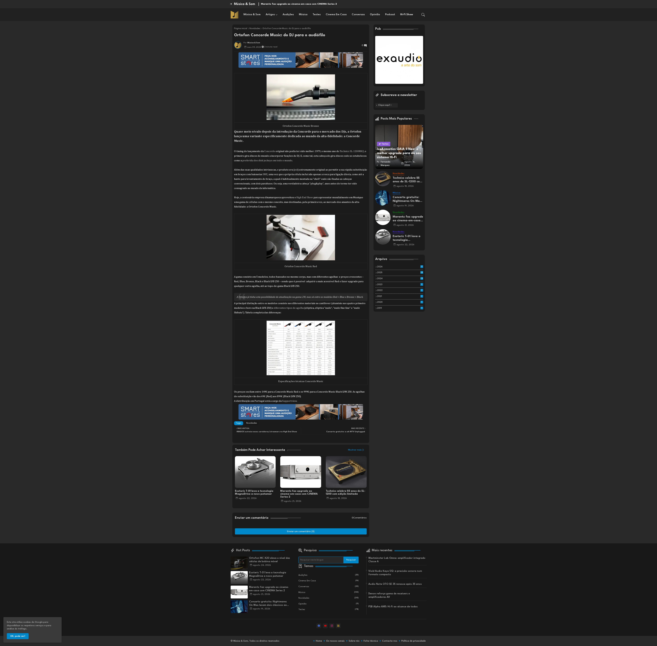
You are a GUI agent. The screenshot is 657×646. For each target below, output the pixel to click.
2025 (400, 273)
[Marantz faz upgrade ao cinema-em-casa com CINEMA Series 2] (383, 217)
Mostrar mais (355, 450)
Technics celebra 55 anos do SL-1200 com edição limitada (345, 492)
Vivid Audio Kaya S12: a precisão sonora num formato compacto (395, 573)
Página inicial (240, 29)
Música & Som (252, 14)
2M (304, 297)
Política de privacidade (413, 641)
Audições (288, 14)
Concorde (269, 151)
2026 (400, 267)
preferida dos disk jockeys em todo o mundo (267, 160)
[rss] (338, 625)
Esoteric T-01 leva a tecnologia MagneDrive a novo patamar (254, 492)
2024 (400, 279)
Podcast (390, 14)
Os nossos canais (335, 641)
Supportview (289, 401)
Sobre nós (354, 641)
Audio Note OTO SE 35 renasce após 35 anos (395, 584)
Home (319, 641)
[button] (423, 14)
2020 (399, 302)
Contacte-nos (389, 641)
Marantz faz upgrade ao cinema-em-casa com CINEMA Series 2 (299, 494)
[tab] (252, 14)
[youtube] (325, 625)
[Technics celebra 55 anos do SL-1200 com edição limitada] (383, 178)
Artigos (270, 14)
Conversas (358, 14)
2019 (399, 308)
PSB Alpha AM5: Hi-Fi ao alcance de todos (393, 606)
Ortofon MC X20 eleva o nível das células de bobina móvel (269, 560)
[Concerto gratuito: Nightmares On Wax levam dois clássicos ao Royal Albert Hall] (383, 198)
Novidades (254, 29)
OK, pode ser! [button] (17, 636)
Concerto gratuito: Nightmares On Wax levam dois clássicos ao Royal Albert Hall (310, 4)
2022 (399, 290)
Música (303, 14)
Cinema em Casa (336, 14)
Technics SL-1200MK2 (352, 151)
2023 (399, 285)
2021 (399, 296)
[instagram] (331, 625)
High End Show (304, 197)
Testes (317, 14)
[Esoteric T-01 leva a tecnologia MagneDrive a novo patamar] (383, 237)
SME (265, 174)
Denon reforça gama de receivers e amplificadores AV (389, 595)
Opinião (375, 14)
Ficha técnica (371, 641)
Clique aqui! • (385, 105)
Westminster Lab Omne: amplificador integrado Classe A (396, 560)
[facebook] (318, 625)
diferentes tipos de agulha (289, 308)
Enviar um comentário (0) (300, 531)
